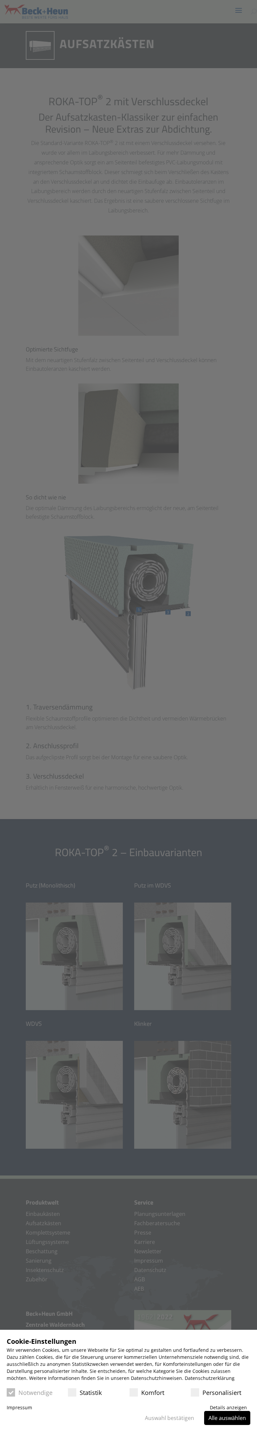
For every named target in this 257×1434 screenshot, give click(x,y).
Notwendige (35, 1393)
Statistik (91, 1393)
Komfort (152, 1393)
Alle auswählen (227, 1418)
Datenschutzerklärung (210, 1378)
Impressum (19, 1407)
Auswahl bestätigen (169, 1418)
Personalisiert (221, 1393)
